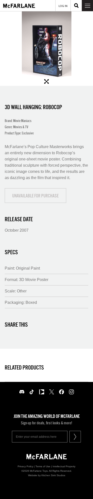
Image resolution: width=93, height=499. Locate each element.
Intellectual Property (64, 466)
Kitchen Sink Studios (53, 475)
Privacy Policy (25, 466)
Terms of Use (42, 466)
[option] (46, 48)
